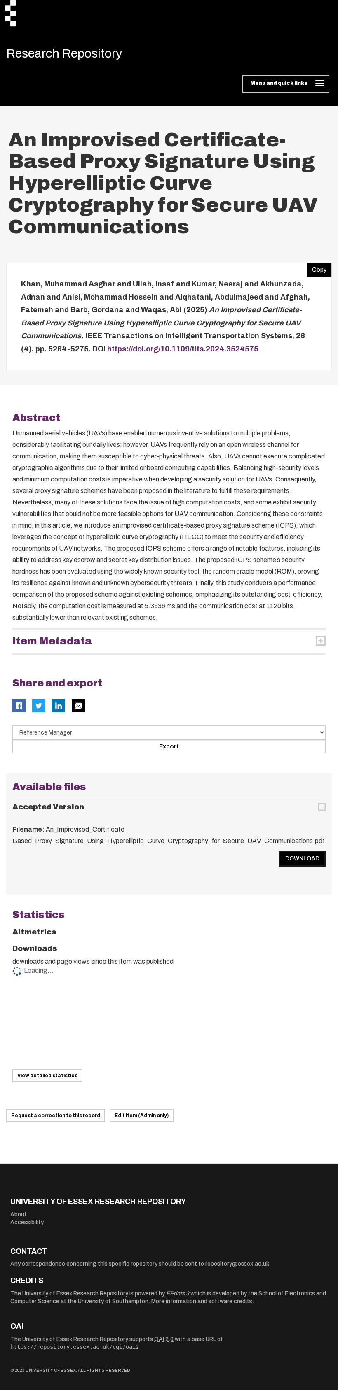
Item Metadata (52, 641)
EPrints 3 (177, 1293)
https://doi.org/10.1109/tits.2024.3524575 (182, 349)
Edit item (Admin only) (142, 1115)
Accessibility (27, 1222)
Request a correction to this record (55, 1115)
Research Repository (64, 53)
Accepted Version (48, 807)
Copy (316, 268)
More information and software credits (201, 1301)
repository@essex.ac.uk (237, 1264)
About (18, 1214)
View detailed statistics (47, 1076)
